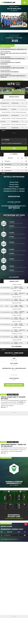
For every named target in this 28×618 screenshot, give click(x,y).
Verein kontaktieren (14, 385)
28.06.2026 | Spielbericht (5, 51)
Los (14, 148)
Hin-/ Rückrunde (26, 154)
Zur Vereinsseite (14, 10)
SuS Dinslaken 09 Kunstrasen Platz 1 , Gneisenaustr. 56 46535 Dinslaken (14, 207)
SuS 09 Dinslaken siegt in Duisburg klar (12, 58)
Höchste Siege (14, 281)
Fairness (2, 154)
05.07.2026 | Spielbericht (5, 47)
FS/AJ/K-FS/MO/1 (14, 186)
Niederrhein (16, 6)
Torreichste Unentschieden (26, 281)
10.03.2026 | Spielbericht (5, 74)
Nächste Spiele (14, 96)
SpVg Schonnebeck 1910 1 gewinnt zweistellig (10, 63)
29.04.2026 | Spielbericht (5, 70)
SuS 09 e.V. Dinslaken (14, 353)
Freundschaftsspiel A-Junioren (14, 188)
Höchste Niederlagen (2, 281)
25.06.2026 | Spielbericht (5, 57)
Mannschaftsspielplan (2, 96)
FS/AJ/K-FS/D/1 (14, 182)
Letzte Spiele (26, 96)
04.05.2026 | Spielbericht (5, 66)
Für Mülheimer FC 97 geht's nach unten (12, 67)
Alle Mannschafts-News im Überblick (11, 80)
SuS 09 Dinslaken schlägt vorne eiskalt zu (13, 49)
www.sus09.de (14, 378)
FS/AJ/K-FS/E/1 (14, 184)
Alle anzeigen (13, 277)
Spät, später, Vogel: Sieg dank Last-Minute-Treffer (13, 54)
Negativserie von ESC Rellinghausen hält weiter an (13, 76)
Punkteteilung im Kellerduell (9, 71)
